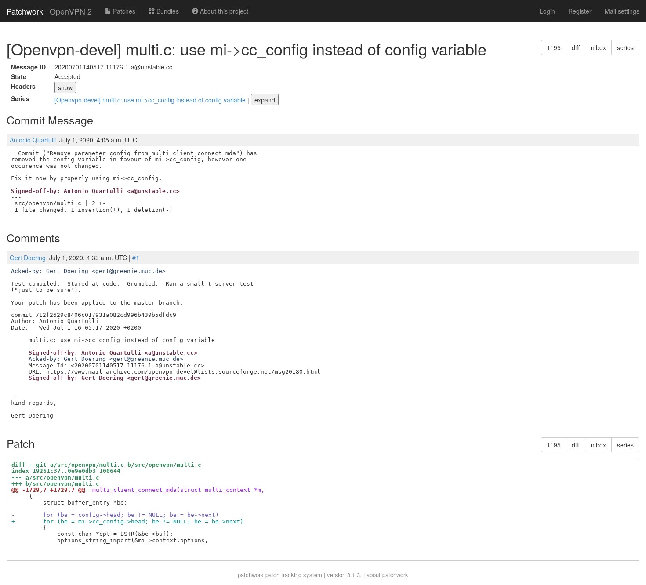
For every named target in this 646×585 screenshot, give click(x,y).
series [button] (625, 47)
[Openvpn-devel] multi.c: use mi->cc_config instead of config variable (150, 99)
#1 (135, 257)
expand (264, 99)
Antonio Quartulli (33, 139)
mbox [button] (598, 47)
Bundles (167, 11)
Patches (123, 11)
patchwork (251, 574)
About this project (223, 11)
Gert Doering (28, 257)
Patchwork (25, 11)
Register (580, 11)
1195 (554, 47)
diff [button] (576, 47)
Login (547, 11)
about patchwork (387, 574)
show (65, 87)
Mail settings (622, 11)
